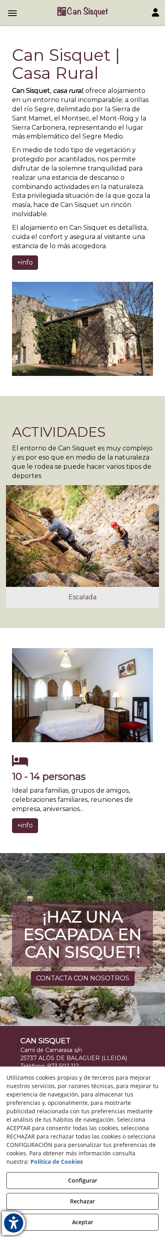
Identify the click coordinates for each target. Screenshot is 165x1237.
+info (25, 262)
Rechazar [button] (82, 1201)
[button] (82, 12)
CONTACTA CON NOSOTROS (82, 978)
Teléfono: (49, 1066)
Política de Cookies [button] (56, 1161)
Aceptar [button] (82, 1222)
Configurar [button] (82, 1180)
